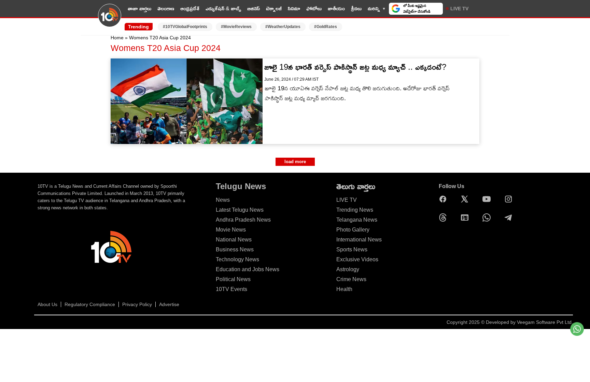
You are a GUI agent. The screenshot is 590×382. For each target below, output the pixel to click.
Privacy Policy (137, 304)
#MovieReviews (236, 26)
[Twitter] (466, 199)
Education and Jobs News (247, 269)
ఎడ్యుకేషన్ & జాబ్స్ (223, 8)
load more (295, 161)
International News (359, 239)
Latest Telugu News (240, 210)
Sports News (351, 249)
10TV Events (231, 289)
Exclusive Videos (357, 259)
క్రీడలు (356, 8)
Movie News (231, 230)
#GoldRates (325, 26)
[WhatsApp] (488, 217)
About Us (47, 304)
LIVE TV (459, 8)
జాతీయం (336, 8)
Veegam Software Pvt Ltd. (545, 322)
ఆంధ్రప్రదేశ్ (189, 8)
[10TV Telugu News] (109, 19)
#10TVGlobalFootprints (185, 26)
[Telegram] (510, 217)
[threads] (444, 217)
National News (234, 239)
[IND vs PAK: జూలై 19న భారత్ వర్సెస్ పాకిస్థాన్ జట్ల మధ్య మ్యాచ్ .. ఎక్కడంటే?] (187, 101)
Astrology (347, 269)
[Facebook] (444, 199)
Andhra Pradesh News (243, 220)
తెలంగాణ (165, 8)
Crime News (351, 279)
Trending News (354, 210)
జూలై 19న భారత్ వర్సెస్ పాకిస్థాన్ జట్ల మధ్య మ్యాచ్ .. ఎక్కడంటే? (355, 66)
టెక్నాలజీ (274, 8)
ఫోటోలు (314, 8)
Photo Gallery (352, 230)
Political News (233, 279)
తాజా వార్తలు (139, 8)
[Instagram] (510, 199)
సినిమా (294, 8)
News (223, 200)
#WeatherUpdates (282, 26)
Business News (235, 249)
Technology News (237, 259)
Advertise (169, 304)
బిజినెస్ (253, 8)
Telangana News (356, 220)
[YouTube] (488, 199)
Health (344, 289)
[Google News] (466, 217)
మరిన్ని (374, 8)
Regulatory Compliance (90, 304)
